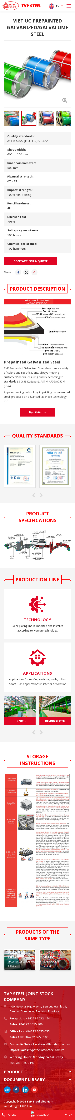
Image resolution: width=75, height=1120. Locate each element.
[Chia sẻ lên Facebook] (18, 272)
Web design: (11, 1106)
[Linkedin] (25, 1089)
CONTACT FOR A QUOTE (30, 261)
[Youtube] (34, 1089)
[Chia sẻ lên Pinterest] (34, 272)
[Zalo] (7, 1089)
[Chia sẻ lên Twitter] (26, 272)
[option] (37, 74)
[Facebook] (16, 1089)
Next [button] (65, 74)
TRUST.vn (26, 1106)
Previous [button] (10, 74)
